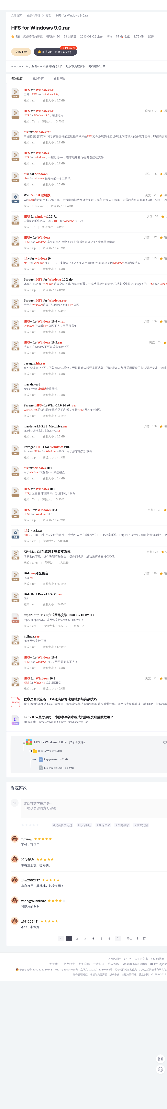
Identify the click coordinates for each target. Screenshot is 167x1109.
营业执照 (144, 974)
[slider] (30, 825)
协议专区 (113, 964)
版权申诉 (114, 974)
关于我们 (54, 964)
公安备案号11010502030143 (35, 969)
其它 (48, 15)
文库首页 (16, 15)
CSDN (128, 958)
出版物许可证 (129, 974)
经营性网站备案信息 (126, 969)
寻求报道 (98, 964)
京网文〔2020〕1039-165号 (96, 969)
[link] (16, 15)
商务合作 (84, 964)
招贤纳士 (69, 964)
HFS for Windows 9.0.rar (40, 28)
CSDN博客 (158, 958)
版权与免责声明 (98, 974)
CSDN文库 (141, 958)
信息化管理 (33, 15)
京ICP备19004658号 (66, 969)
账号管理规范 (80, 974)
